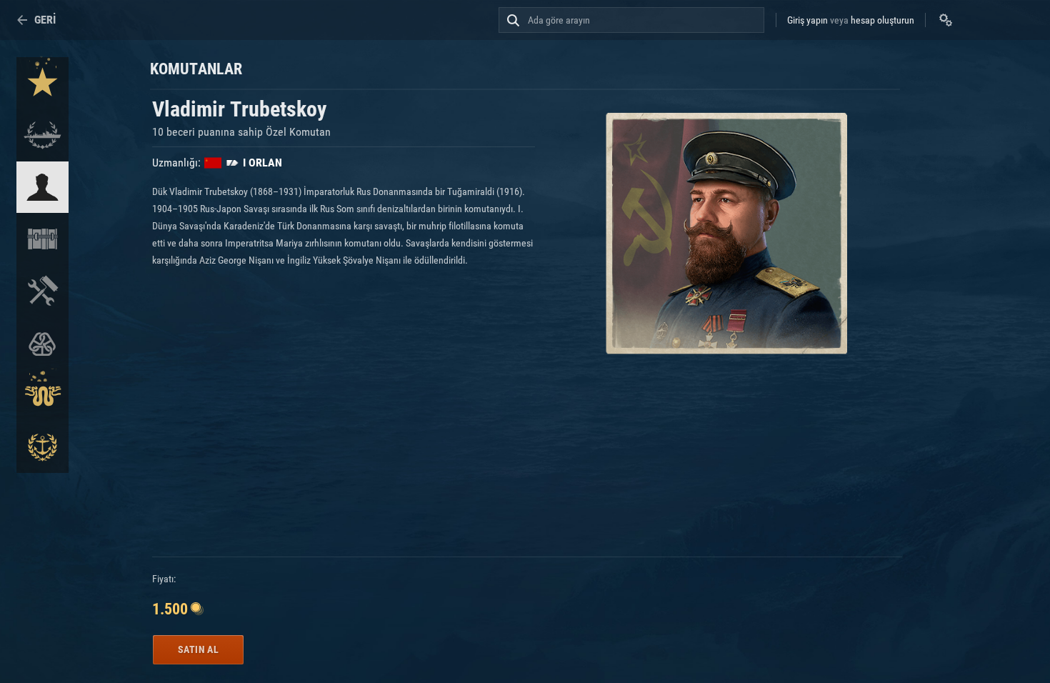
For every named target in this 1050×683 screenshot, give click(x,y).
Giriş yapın (807, 20)
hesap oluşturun (882, 20)
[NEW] (42, 83)
